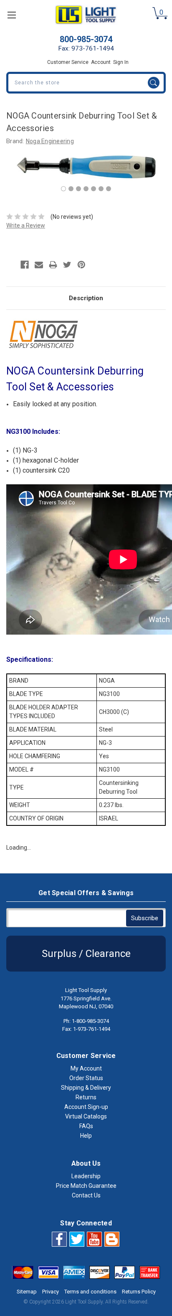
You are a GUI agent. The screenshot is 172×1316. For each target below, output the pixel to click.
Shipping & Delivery (86, 1087)
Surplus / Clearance (86, 953)
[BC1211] (78, 188)
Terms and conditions (90, 1291)
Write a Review (25, 225)
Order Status (86, 1078)
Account (101, 62)
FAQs (86, 1126)
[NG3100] (63, 188)
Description (86, 298)
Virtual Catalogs (86, 1116)
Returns (86, 1097)
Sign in (121, 62)
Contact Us (86, 1195)
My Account (86, 1068)
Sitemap (27, 1291)
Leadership (86, 1176)
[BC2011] (86, 188)
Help (86, 1135)
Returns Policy (139, 1291)
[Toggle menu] (11, 14)
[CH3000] (70, 188)
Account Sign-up (86, 1106)
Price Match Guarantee (86, 1185)
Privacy (50, 1291)
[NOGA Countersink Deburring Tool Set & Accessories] (93, 188)
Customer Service (68, 62)
